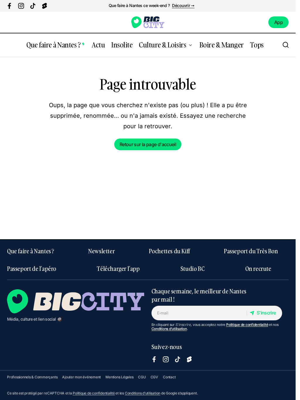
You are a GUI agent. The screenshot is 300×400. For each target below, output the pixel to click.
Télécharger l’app (118, 268)
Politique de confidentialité (247, 324)
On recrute (258, 268)
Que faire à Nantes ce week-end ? (139, 5)
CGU (142, 377)
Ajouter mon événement (81, 377)
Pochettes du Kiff (169, 251)
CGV (154, 377)
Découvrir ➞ (183, 5)
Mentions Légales (119, 377)
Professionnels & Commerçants (32, 377)
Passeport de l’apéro (31, 268)
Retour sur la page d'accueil (148, 144)
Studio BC (192, 268)
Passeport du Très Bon (251, 251)
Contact (169, 377)
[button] (286, 45)
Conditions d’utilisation (169, 329)
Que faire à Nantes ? (30, 251)
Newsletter (101, 251)
